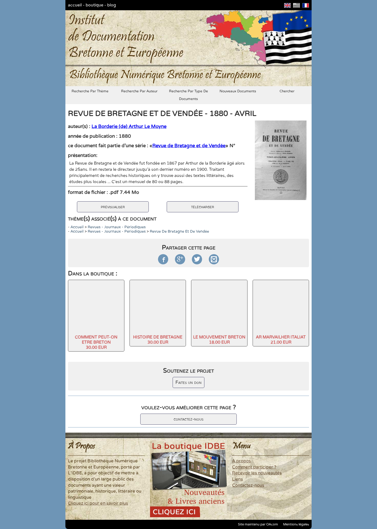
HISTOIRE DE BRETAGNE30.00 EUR (157, 340)
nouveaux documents (238, 91)
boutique (94, 5)
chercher (287, 91)
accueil (75, 5)
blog (111, 5)
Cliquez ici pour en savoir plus (98, 503)
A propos (241, 461)
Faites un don (188, 382)
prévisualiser (113, 206)
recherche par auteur (139, 91)
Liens (237, 479)
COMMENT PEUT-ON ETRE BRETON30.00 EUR (96, 342)
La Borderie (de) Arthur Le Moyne (129, 126)
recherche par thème (90, 91)
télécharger (202, 206)
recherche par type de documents (188, 95)
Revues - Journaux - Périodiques (117, 227)
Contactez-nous (248, 485)
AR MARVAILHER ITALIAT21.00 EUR (281, 340)
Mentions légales (296, 524)
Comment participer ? (254, 467)
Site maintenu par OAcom (258, 524)
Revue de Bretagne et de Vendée (188, 145)
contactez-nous (188, 419)
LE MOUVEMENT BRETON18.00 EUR (219, 340)
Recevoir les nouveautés (257, 473)
